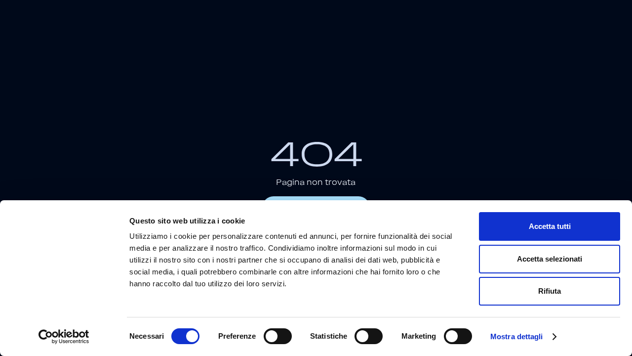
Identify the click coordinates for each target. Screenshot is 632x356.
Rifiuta (549, 291)
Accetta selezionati (549, 259)
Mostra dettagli (516, 336)
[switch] (278, 336)
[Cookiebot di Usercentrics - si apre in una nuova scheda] (64, 336)
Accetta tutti (550, 226)
